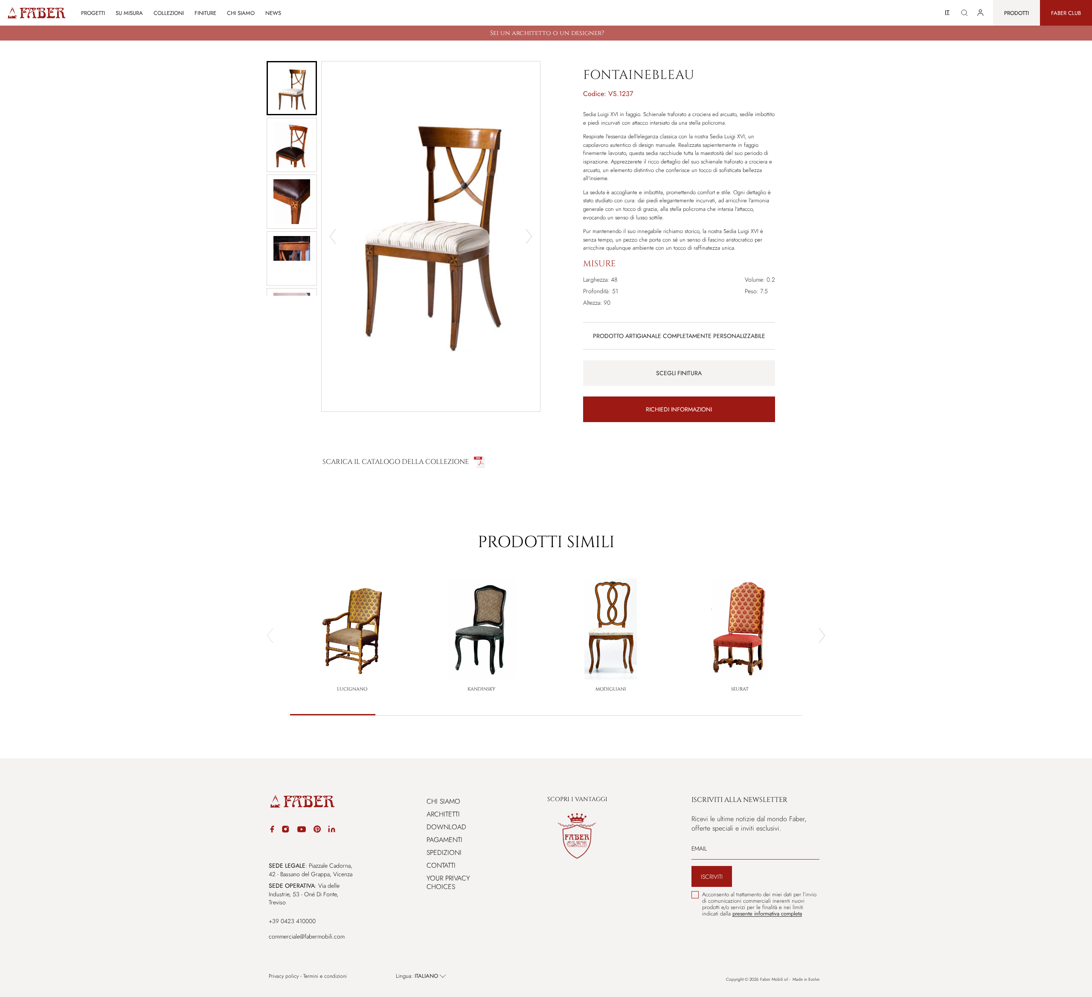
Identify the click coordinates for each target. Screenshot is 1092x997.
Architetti (443, 814)
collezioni (169, 13)
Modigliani (610, 689)
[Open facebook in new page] (272, 830)
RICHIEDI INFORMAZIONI (679, 409)
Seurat (740, 689)
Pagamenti (444, 840)
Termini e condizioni (325, 976)
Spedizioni (444, 852)
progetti (93, 13)
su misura (129, 13)
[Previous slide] (270, 635)
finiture (205, 13)
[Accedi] (980, 12)
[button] (292, 88)
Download (446, 827)
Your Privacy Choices (448, 882)
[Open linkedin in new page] (331, 831)
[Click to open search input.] (964, 12)
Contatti (441, 865)
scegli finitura (679, 373)
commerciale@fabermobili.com (307, 936)
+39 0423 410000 (292, 921)
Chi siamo (241, 13)
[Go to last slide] (332, 236)
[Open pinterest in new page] (317, 830)
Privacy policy (284, 976)
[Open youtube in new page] (301, 830)
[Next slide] (529, 236)
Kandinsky (481, 689)
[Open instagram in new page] (285, 831)
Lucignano (352, 689)
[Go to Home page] (36, 13)
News (273, 13)
